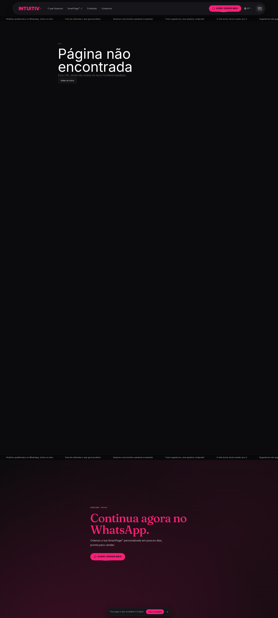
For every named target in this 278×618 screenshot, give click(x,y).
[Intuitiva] (30, 8)
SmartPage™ (74, 8)
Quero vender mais (227, 8)
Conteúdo (92, 8)
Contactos (106, 8)
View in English (155, 612)
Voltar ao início (67, 80)
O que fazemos (55, 8)
